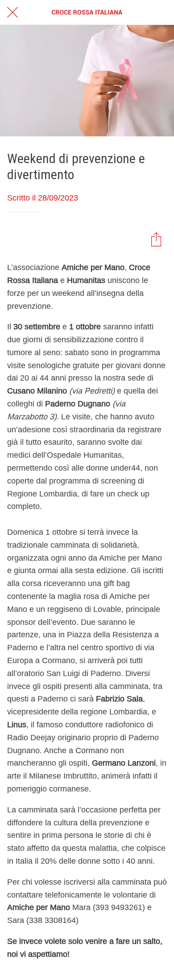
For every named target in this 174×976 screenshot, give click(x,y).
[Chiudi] (12, 12)
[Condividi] (156, 239)
